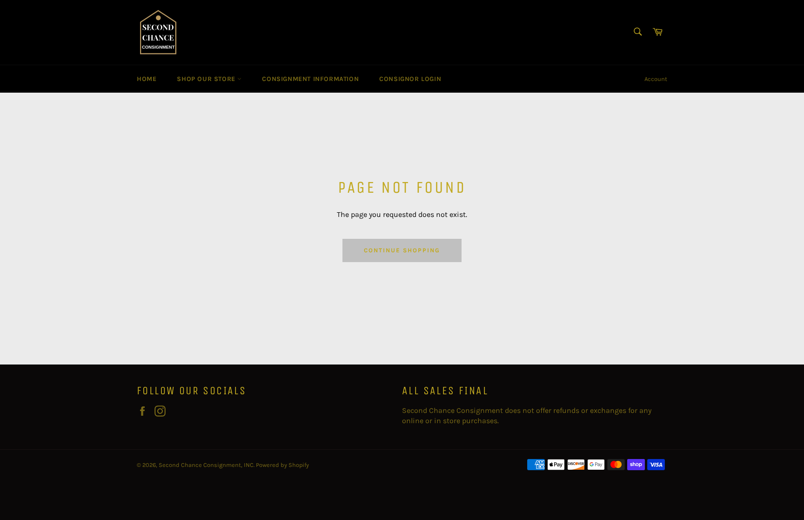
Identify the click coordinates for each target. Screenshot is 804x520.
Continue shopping (402, 250)
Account (655, 78)
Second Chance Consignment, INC (206, 464)
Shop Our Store (207, 79)
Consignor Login (410, 79)
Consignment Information (310, 79)
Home (146, 79)
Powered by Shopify (282, 464)
